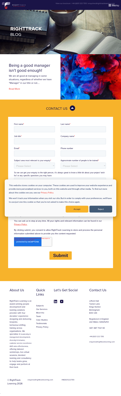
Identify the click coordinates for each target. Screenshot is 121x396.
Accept (77, 209)
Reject (101, 209)
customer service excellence (21, 343)
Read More (14, 88)
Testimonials (41, 323)
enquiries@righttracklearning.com (101, 3)
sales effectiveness (20, 346)
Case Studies (42, 320)
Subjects (40, 306)
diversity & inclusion (17, 340)
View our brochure (63, 3)
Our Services (41, 309)
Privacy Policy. (47, 192)
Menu (115, 5)
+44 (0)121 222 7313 (79, 3)
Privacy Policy (42, 327)
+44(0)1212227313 (67, 380)
